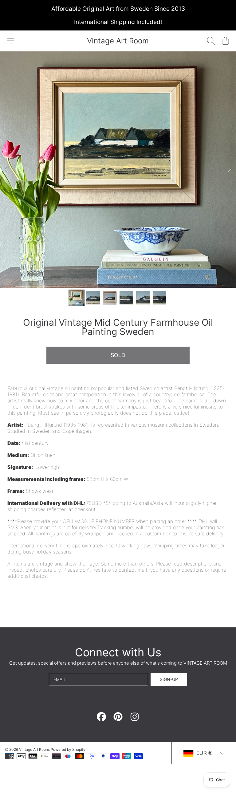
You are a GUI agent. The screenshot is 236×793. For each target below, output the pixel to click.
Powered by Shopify (68, 749)
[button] (11, 41)
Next (229, 169)
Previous (6, 169)
